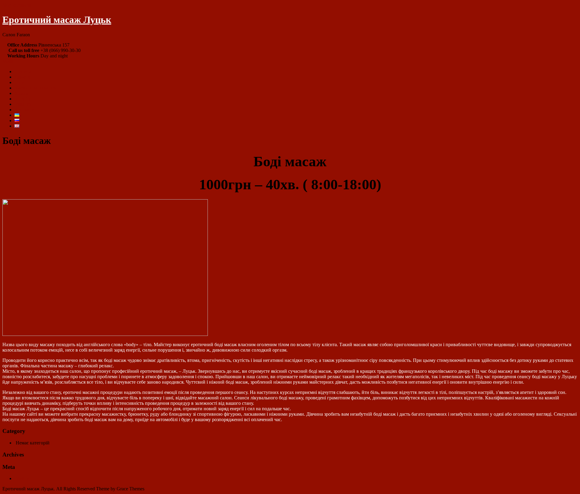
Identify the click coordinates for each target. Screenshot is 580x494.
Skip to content (16, 5)
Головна (22, 71)
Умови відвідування (35, 87)
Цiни (19, 82)
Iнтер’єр (22, 98)
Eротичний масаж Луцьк (56, 19)
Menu (8, 61)
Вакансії (23, 104)
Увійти (23, 478)
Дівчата (22, 77)
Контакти (24, 109)
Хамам (21, 93)
